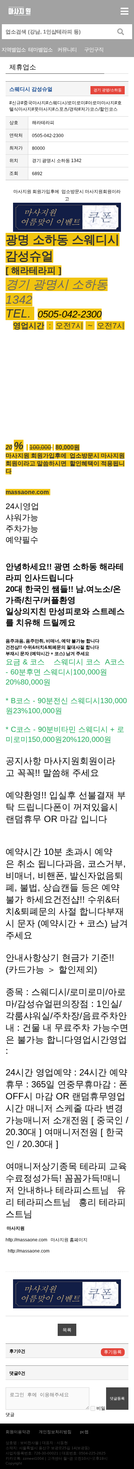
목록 (67, 1330)
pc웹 (84, 1431)
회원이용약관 (18, 1431)
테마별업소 (40, 50)
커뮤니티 (67, 50)
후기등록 (113, 1352)
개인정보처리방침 (55, 1431)
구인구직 (93, 50)
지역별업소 (13, 50)
